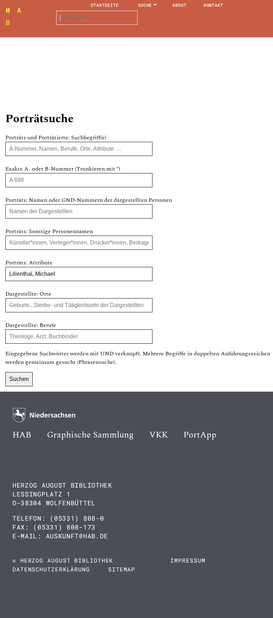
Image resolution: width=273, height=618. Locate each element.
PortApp (199, 435)
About (179, 5)
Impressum (187, 560)
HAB (21, 435)
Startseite (105, 5)
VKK (158, 435)
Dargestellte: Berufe (30, 325)
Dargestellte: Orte (28, 294)
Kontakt (213, 5)
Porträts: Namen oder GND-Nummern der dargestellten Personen (88, 200)
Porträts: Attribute (29, 262)
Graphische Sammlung (90, 435)
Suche (145, 5)
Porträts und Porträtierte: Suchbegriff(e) (55, 137)
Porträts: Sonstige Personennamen (49, 231)
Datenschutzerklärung (51, 569)
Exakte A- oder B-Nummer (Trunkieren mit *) (62, 169)
